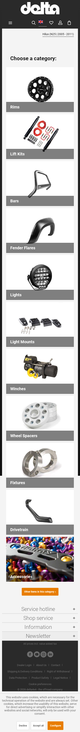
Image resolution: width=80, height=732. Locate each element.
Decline (23, 725)
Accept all (38, 725)
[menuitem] (10, 22)
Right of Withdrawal (58, 671)
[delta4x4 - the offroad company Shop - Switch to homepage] (40, 8)
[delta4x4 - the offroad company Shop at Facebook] (30, 655)
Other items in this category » (40, 591)
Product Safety (40, 677)
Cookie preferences (40, 684)
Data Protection (18, 677)
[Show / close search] (34, 22)
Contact (55, 665)
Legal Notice (60, 677)
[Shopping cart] (69, 22)
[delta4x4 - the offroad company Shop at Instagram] (43, 655)
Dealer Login (24, 665)
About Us (41, 665)
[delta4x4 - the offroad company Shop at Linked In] (50, 655)
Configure (55, 725)
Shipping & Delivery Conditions (24, 671)
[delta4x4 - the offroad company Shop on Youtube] (37, 655)
